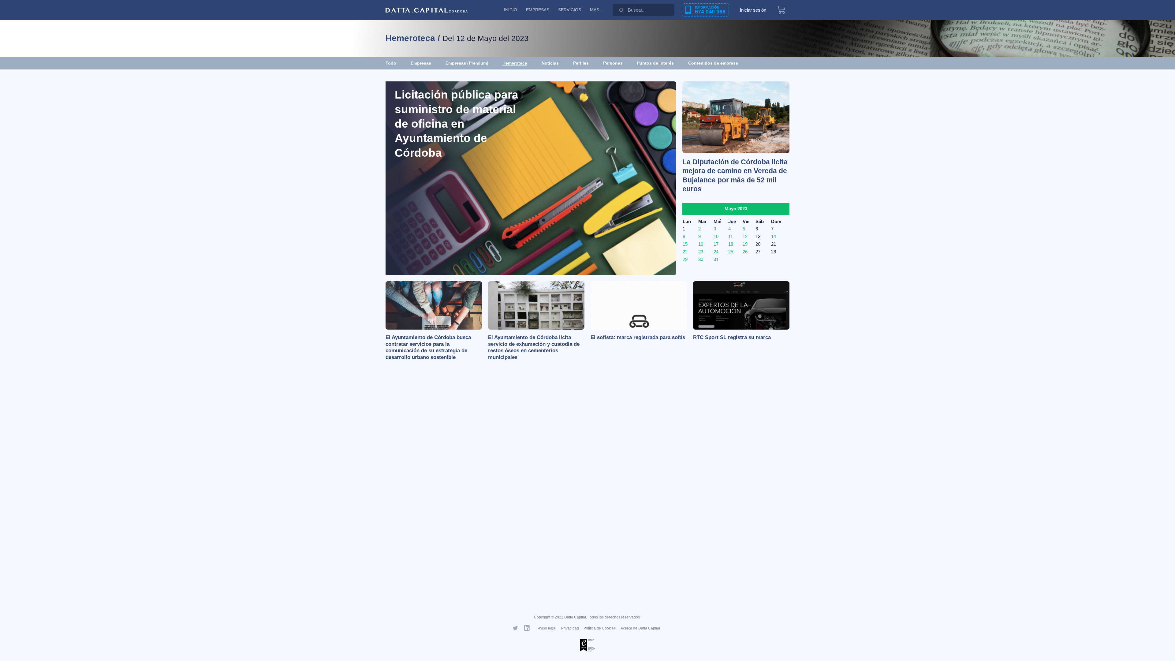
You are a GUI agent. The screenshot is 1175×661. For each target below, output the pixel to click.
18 (730, 244)
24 (716, 251)
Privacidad (570, 628)
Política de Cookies (600, 628)
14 (773, 236)
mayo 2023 (736, 208)
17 (716, 244)
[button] (713, 63)
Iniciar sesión (753, 10)
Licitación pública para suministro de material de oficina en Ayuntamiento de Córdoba (456, 123)
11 (730, 236)
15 (685, 244)
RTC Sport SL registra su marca (732, 337)
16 (700, 244)
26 (745, 251)
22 (685, 251)
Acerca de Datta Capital (640, 628)
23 (700, 251)
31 (716, 259)
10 (716, 236)
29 (685, 259)
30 (700, 259)
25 (730, 251)
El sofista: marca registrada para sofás (638, 337)
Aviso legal (547, 628)
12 (745, 236)
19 (745, 244)
